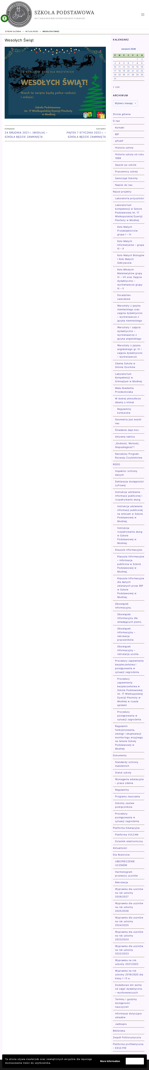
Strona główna (13, 31)
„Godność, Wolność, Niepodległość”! (127, 445)
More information (110, 1061)
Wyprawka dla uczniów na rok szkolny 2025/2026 (129, 907)
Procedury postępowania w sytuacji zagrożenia (129, 715)
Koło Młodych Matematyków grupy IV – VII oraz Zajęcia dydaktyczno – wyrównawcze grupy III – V (130, 279)
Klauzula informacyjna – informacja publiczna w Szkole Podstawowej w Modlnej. (130, 564)
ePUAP (119, 140)
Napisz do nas (124, 184)
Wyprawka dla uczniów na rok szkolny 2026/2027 (129, 893)
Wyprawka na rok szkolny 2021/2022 (127, 962)
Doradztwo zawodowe (124, 297)
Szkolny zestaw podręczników (124, 805)
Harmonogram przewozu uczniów (126, 873)
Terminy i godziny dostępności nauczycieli (126, 1003)
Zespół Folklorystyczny (127, 1037)
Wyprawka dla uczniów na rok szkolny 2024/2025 (129, 921)
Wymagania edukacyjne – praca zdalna (129, 781)
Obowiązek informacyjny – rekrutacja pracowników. (126, 634)
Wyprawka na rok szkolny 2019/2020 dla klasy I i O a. (129, 974)
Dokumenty (120, 755)
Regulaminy (122, 789)
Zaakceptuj (134, 1061)
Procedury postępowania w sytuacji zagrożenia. (127, 817)
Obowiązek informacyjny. (123, 605)
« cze (116, 86)
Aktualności (31, 31)
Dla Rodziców (121, 854)
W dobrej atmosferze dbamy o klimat (128, 400)
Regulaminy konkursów (124, 411)
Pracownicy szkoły (126, 171)
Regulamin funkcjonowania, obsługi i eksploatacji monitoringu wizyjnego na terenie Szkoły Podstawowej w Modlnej (129, 737)
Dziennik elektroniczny (129, 841)
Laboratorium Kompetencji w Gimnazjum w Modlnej (128, 377)
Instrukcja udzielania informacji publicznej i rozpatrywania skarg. (128, 496)
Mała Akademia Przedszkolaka (124, 390)
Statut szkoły (123, 772)
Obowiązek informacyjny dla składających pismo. (129, 618)
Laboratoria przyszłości (129, 198)
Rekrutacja (121, 882)
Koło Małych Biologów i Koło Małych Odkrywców (130, 259)
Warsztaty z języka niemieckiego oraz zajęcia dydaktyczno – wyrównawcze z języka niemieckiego (130, 313)
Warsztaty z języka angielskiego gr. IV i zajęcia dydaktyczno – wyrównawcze (130, 351)
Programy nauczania (127, 796)
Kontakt (119, 127)
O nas (116, 120)
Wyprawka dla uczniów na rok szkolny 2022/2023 (129, 950)
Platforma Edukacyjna (126, 827)
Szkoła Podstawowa (64, 12)
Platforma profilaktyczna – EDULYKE (128, 1046)
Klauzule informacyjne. (129, 549)
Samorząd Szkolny (126, 178)
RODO (116, 464)
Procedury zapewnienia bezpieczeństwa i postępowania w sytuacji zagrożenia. (129, 666)
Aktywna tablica (125, 436)
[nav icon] (142, 14)
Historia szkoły (124, 147)
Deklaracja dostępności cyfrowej (129, 483)
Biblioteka (119, 1030)
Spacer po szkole (125, 164)
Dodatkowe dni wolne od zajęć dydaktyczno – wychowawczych (128, 989)
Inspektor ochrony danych (126, 473)
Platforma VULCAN (126, 834)
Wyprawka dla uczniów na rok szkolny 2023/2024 (129, 935)
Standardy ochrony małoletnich (126, 764)
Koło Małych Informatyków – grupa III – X (130, 245)
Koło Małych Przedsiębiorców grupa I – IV (127, 230)
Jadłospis (121, 1024)
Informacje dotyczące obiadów (128, 1015)
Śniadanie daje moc (127, 429)
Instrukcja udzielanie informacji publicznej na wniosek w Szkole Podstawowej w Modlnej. (130, 514)
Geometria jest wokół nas (128, 421)
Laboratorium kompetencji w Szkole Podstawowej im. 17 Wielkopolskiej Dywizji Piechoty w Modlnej (129, 213)
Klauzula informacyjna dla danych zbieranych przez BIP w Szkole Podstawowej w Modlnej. (130, 588)
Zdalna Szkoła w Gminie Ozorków (125, 365)
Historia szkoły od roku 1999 (129, 156)
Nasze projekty (122, 191)
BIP (117, 134)
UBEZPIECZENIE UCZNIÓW (125, 863)
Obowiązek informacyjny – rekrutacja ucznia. (128, 650)
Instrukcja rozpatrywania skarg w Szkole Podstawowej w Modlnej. (129, 535)
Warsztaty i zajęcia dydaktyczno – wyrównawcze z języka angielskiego (129, 333)
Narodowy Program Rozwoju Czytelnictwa (128, 455)
